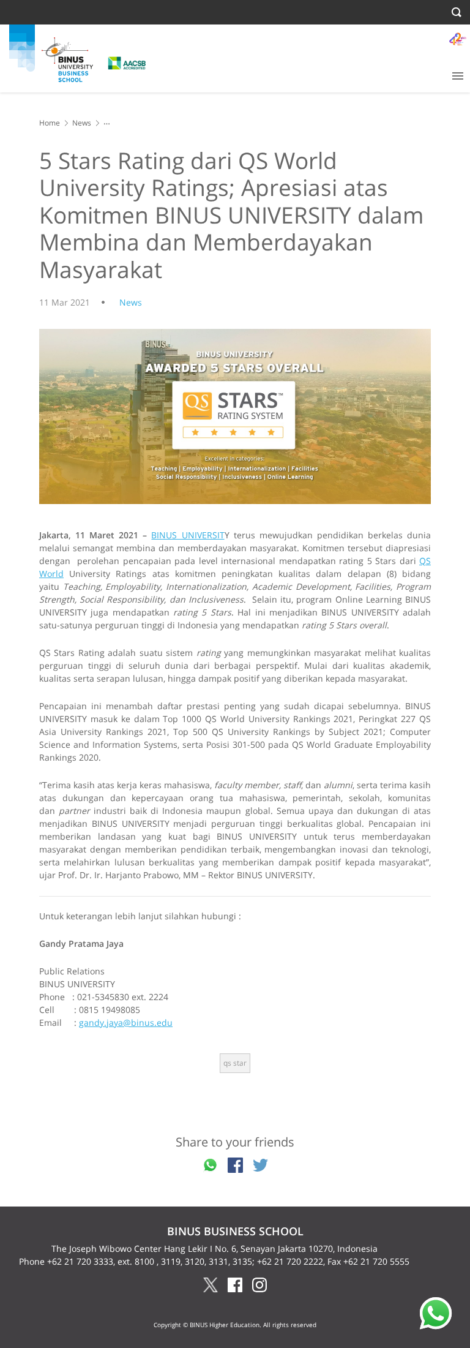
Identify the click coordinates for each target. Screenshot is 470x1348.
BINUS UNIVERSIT (187, 535)
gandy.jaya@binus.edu (126, 1022)
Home (49, 123)
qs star (235, 1063)
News (81, 123)
